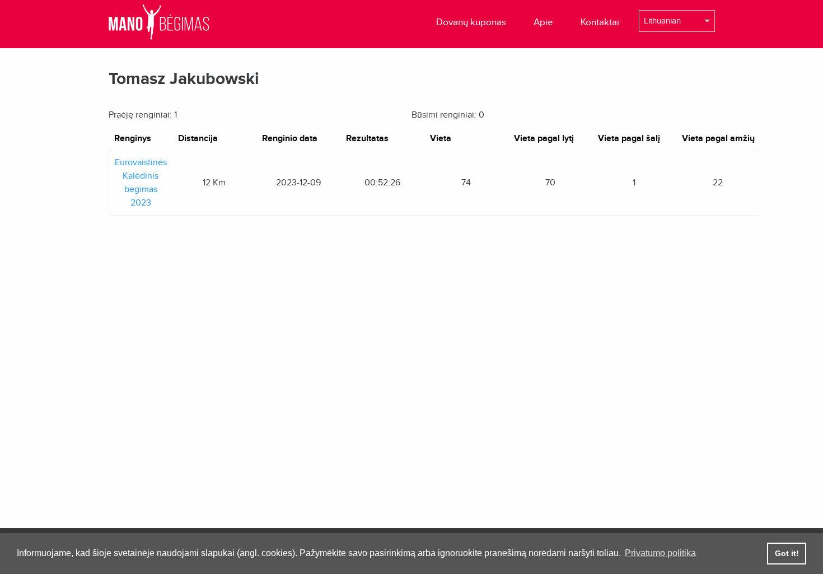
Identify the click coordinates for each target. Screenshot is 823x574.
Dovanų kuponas (471, 22)
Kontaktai (600, 22)
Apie (543, 22)
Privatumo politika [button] (660, 553)
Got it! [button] (787, 553)
